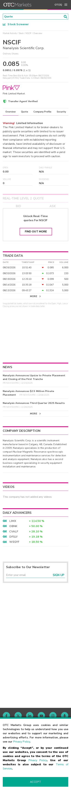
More (33, 296)
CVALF (13, 531)
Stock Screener (17, 24)
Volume (7, 179)
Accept (35, 782)
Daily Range (45, 167)
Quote (24, 111)
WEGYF (14, 542)
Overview (10, 111)
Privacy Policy (21, 742)
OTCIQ (58, 4)
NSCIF (29, 33)
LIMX (12, 521)
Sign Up (58, 575)
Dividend (44, 179)
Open (5, 167)
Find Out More (36, 231)
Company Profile (42, 111)
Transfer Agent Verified (23, 101)
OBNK (13, 526)
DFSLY (13, 537)
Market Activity (10, 33)
